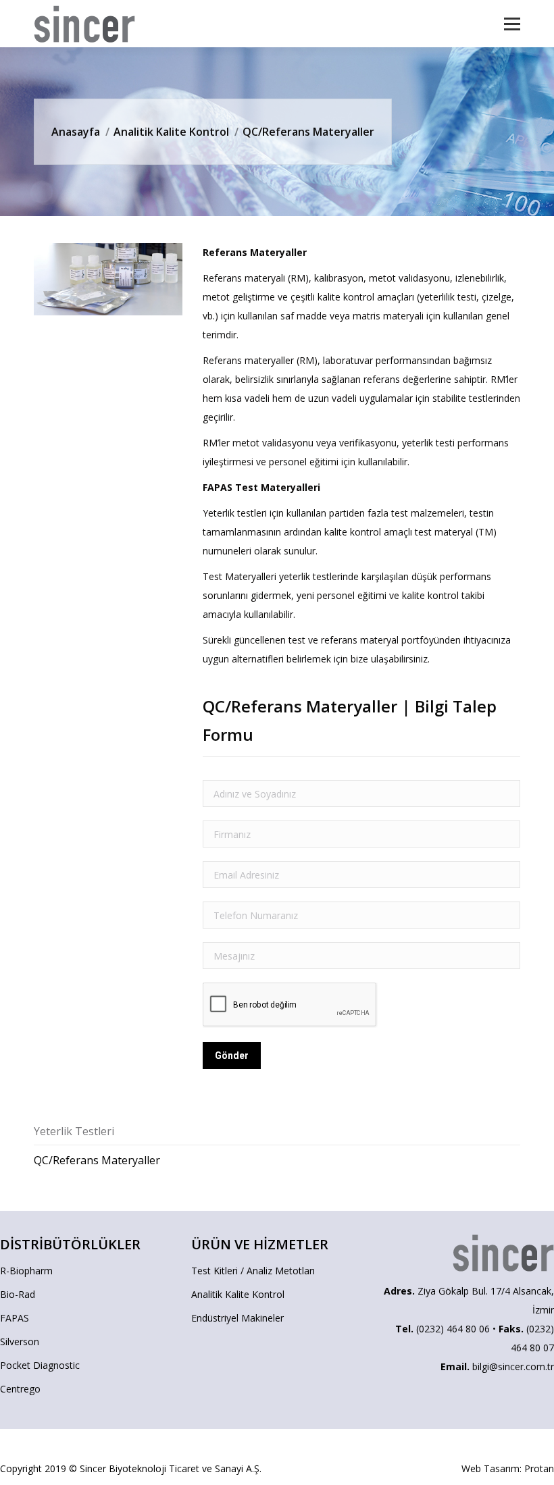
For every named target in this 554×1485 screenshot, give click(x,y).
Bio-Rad (17, 1294)
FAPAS (14, 1317)
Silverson (19, 1341)
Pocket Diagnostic (40, 1365)
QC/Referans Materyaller (97, 1160)
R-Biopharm (26, 1270)
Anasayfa (75, 131)
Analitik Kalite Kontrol (171, 131)
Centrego (20, 1388)
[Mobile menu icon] (512, 23)
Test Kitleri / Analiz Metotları (253, 1270)
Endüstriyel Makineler (237, 1317)
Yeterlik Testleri (74, 1131)
